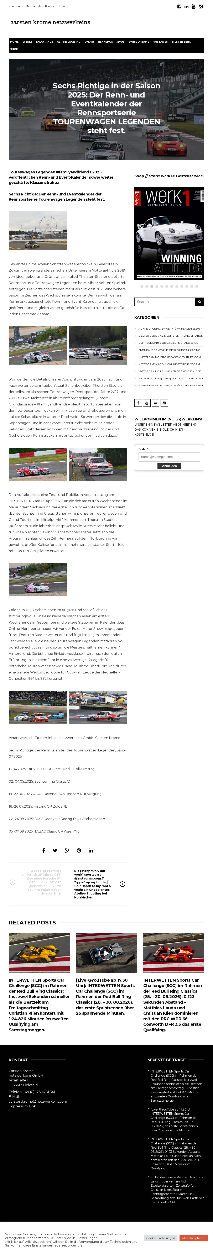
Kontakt (50, 5)
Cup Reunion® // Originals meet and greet (169, 342)
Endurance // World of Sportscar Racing (169, 350)
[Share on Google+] (67, 850)
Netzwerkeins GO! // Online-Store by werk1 (169, 364)
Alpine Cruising (68, 41)
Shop (61, 5)
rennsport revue (111, 41)
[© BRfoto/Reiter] (38, 230)
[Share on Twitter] (55, 850)
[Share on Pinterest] (79, 850)
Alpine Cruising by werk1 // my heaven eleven (170, 328)
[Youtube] (194, 6)
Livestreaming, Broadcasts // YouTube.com (170, 357)
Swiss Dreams (139, 41)
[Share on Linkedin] (91, 850)
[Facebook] (179, 6)
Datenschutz (34, 5)
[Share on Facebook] (43, 850)
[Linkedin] (186, 6)
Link (32, 1106)
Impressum (15, 5)
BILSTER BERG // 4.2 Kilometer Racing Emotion (171, 335)
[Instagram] (201, 6)
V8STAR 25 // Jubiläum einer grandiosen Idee (170, 371)
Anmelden (169, 466)
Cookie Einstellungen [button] (160, 1238)
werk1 (27, 41)
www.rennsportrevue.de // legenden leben (171, 385)
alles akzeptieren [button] (193, 1238)
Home (14, 41)
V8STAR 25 (160, 41)
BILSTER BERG (181, 41)
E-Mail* (143, 449)
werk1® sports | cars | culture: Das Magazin (171, 378)
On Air (89, 41)
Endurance (44, 41)
